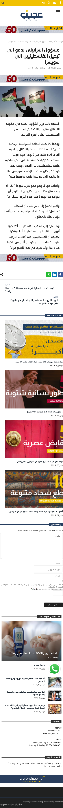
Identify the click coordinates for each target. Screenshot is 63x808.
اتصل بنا (19, 804)
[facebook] (60, 274)
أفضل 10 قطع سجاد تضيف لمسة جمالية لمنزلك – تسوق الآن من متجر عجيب (36, 511)
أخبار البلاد (52, 41)
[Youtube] (49, 3)
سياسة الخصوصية (7, 804)
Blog (41, 801)
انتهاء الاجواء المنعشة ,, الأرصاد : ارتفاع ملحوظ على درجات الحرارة (34, 300)
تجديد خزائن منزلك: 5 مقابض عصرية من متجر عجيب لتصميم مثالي (40, 461)
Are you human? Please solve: (50, 589)
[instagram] (43, 3)
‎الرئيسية (60, 41)
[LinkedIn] (54, 3)
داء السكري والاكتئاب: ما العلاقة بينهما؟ (34, 653)
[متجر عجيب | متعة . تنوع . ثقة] (31, 29)
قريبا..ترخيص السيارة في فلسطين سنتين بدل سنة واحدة (29, 288)
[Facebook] (60, 3)
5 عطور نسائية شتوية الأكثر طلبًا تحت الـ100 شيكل (45, 412)
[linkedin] (54, 274)
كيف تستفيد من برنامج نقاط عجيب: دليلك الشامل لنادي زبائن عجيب (39, 362)
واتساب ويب (39, 665)
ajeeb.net (59, 801)
